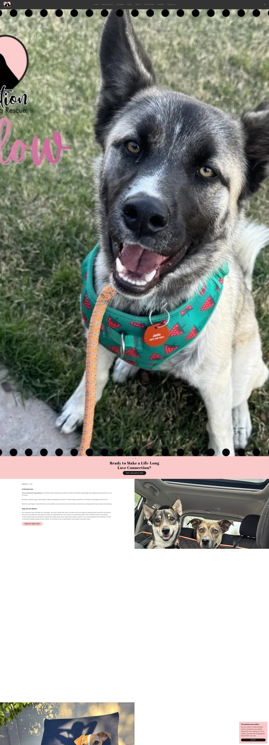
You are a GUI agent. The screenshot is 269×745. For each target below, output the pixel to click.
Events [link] (129, 4)
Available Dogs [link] (107, 4)
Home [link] (96, 4)
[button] (264, 4)
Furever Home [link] (149, 4)
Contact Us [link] (171, 4)
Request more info (32, 524)
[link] (7, 4)
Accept (253, 740)
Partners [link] (160, 4)
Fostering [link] (120, 4)
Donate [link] (138, 4)
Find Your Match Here (134, 473)
